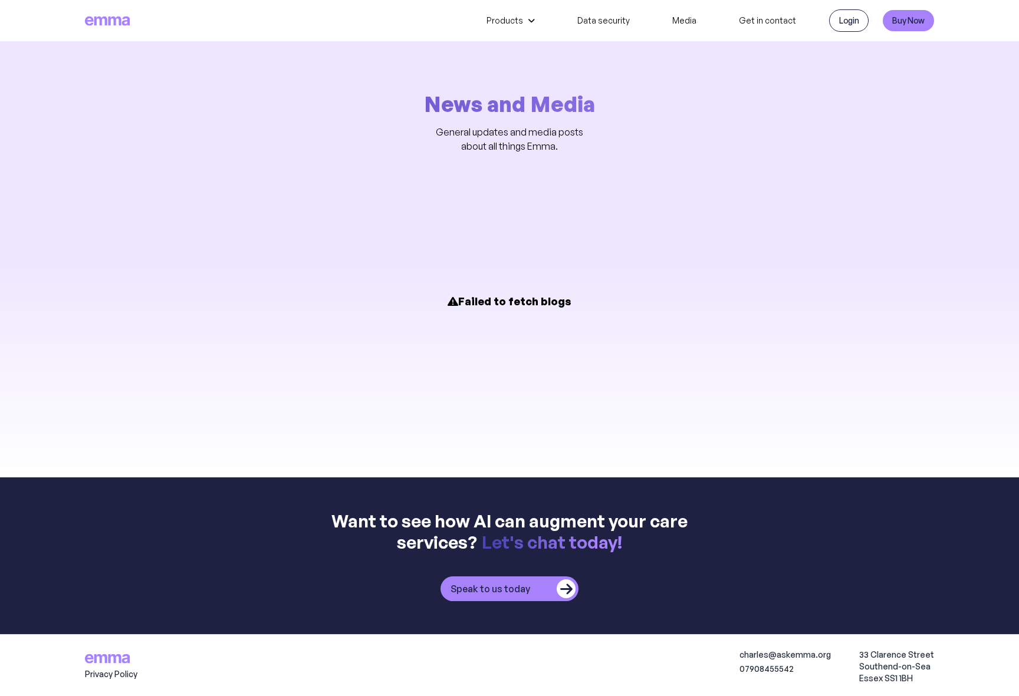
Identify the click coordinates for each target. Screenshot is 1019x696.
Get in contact (767, 20)
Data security (603, 20)
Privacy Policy (111, 674)
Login (849, 20)
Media (684, 20)
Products (505, 20)
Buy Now (908, 20)
